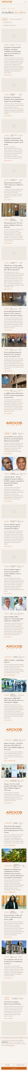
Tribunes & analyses (9, 25)
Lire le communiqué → (10, 675)
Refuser (7, 1064)
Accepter (14, 1068)
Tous (4, 19)
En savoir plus (11, 1045)
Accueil (4, 8)
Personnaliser (20, 1064)
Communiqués (7, 22)
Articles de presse (16, 19)
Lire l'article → (8, 74)
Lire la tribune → (9, 1018)
